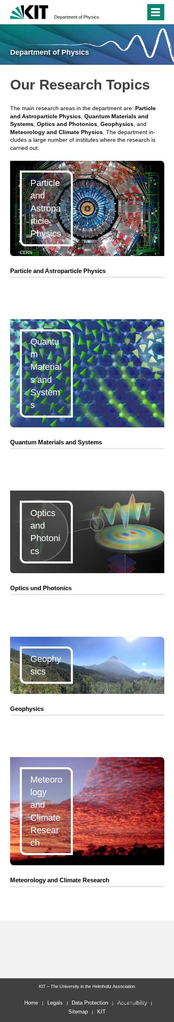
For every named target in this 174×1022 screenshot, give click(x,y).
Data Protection (90, 1003)
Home (31, 1003)
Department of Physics (76, 17)
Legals (55, 1003)
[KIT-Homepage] (29, 11)
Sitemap (78, 1012)
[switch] (125, 12)
